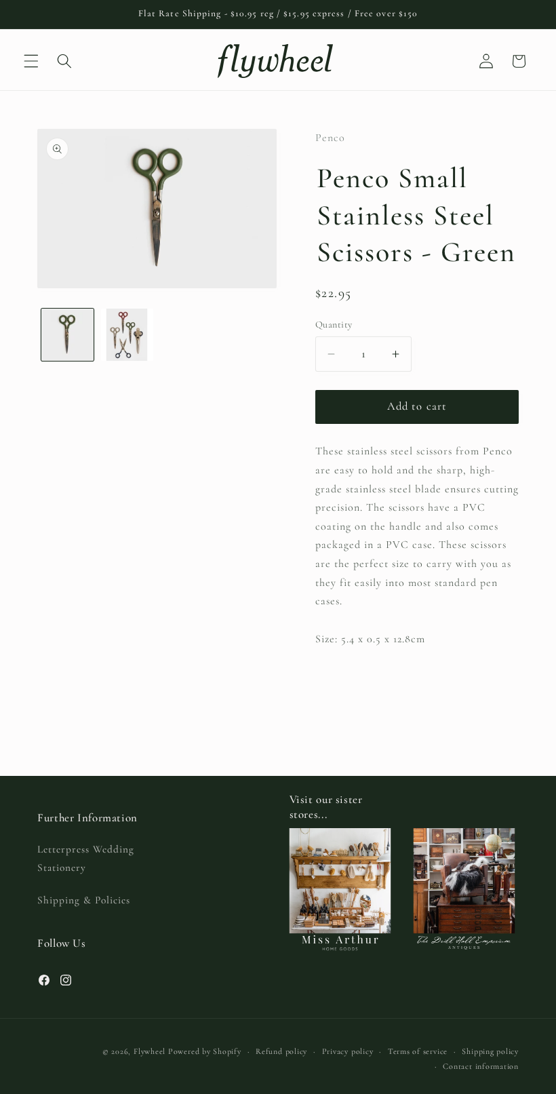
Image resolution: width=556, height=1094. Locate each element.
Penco (330, 137)
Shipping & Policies (83, 900)
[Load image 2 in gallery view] (127, 335)
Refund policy (281, 1051)
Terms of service (418, 1051)
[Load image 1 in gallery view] (67, 335)
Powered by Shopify (204, 1051)
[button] (31, 61)
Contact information (481, 1066)
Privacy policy (348, 1051)
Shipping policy (490, 1051)
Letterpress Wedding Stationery (85, 858)
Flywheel (149, 1051)
